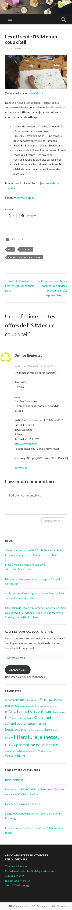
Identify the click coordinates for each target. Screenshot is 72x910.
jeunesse (26, 249)
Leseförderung (18, 729)
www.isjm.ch (36, 93)
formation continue (34, 711)
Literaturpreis (37, 730)
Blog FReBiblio (14, 779)
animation (19, 700)
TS (32, 48)
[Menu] (10, 19)
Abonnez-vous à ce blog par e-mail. (29, 631)
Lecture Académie (37, 723)
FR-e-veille (18, 239)
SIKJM (36, 750)
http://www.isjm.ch (26, 443)
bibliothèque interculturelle (43, 706)
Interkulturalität (59, 712)
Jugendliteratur (26, 718)
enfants (10, 711)
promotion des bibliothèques (18, 751)
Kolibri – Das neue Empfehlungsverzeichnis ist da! (19, 285)
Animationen (33, 700)
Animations (50, 699)
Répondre (21, 467)
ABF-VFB (9, 700)
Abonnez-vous (18, 669)
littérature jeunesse (36, 737)
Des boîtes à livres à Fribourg (22, 803)
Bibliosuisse (25, 706)
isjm (11, 249)
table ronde (46, 751)
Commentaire (52, 520)
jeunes (15, 718)
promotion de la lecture (25, 257)
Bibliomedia (12, 705)
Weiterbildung (15, 755)
